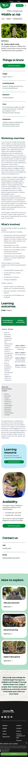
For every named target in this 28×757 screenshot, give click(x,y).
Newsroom (6, 737)
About (4, 734)
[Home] (5, 6)
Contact (18, 728)
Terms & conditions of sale (20, 735)
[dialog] (14, 749)
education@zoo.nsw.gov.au (11, 558)
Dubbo (4, 728)
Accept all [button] (14, 754)
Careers (18, 725)
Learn (4, 731)
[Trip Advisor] (11, 717)
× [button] (26, 742)
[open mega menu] (25, 5)
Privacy (18, 731)
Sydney (4, 725)
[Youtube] (2, 717)
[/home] (1, 11)
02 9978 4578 (6, 548)
